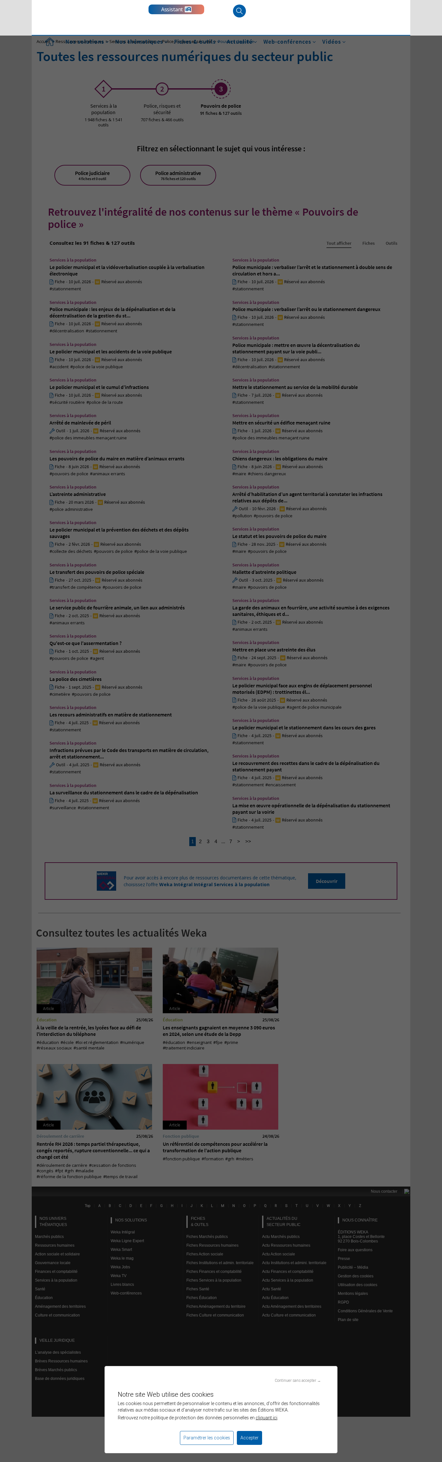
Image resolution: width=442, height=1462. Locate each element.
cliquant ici (266, 1418)
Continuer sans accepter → (298, 1380)
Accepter (249, 1438)
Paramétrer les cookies (206, 1438)
